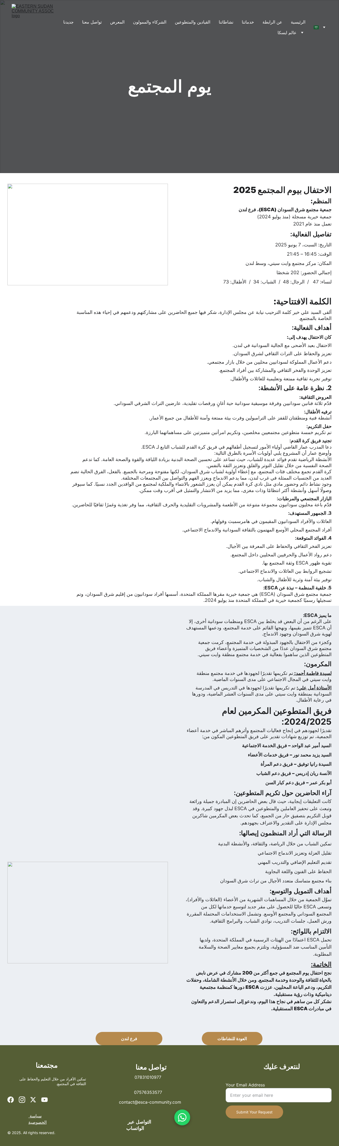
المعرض (117, 22)
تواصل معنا (92, 22)
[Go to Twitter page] (33, 1100)
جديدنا (68, 22)
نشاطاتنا (226, 22)
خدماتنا (248, 22)
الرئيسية (298, 22)
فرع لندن (129, 1038)
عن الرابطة (272, 22)
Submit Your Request (254, 1112)
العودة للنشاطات (232, 1038)
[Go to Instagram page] (22, 1100)
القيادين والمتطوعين (192, 22)
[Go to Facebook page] (10, 1100)
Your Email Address (245, 1085)
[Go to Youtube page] (44, 1100)
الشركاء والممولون (149, 22)
